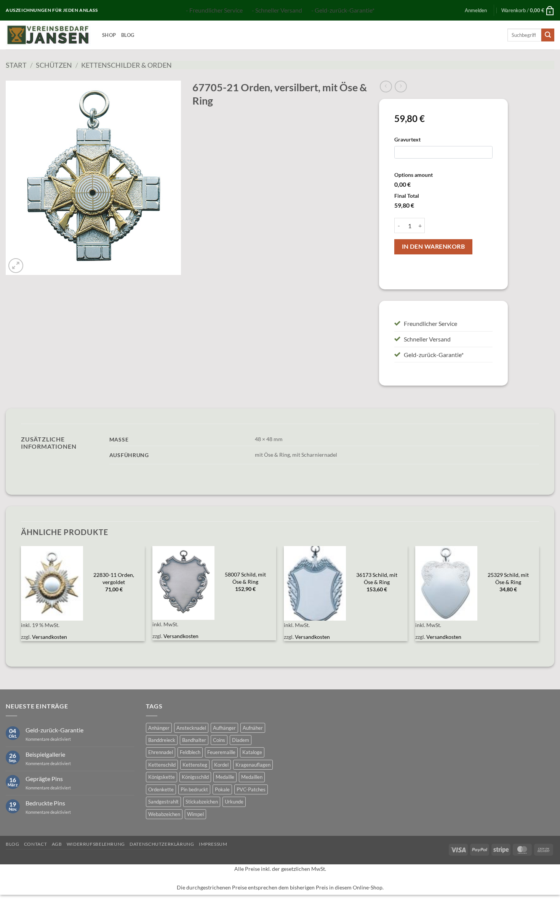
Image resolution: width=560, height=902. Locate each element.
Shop (109, 35)
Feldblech (190, 752)
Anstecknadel (191, 728)
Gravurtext (407, 139)
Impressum (213, 844)
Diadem (240, 740)
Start (16, 65)
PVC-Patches (251, 789)
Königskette (161, 777)
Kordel (221, 765)
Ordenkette (161, 789)
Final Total (406, 195)
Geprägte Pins (44, 778)
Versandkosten (49, 637)
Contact (35, 844)
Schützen (54, 65)
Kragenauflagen (252, 765)
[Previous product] (400, 86)
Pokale (222, 789)
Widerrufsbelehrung (96, 844)
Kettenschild (162, 765)
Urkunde (234, 802)
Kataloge (252, 752)
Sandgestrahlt (163, 802)
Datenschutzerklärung (162, 844)
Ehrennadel (160, 752)
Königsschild (195, 777)
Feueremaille (221, 752)
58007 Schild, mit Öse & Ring (245, 578)
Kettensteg (194, 765)
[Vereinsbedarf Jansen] (48, 35)
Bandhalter (194, 740)
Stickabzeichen (202, 802)
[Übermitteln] (547, 35)
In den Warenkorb (433, 246)
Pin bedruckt (194, 789)
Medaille (225, 777)
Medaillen (251, 777)
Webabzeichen (164, 814)
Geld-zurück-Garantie (54, 730)
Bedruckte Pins (45, 803)
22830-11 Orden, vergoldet (113, 578)
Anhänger (159, 728)
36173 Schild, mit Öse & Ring (376, 578)
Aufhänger (224, 728)
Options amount (413, 175)
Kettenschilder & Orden (126, 65)
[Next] (538, 598)
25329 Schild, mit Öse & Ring (508, 578)
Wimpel (195, 814)
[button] (476, 10)
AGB (57, 844)
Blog (127, 35)
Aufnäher (253, 728)
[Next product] (386, 86)
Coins (219, 740)
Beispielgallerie (45, 754)
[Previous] (21, 598)
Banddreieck (161, 740)
